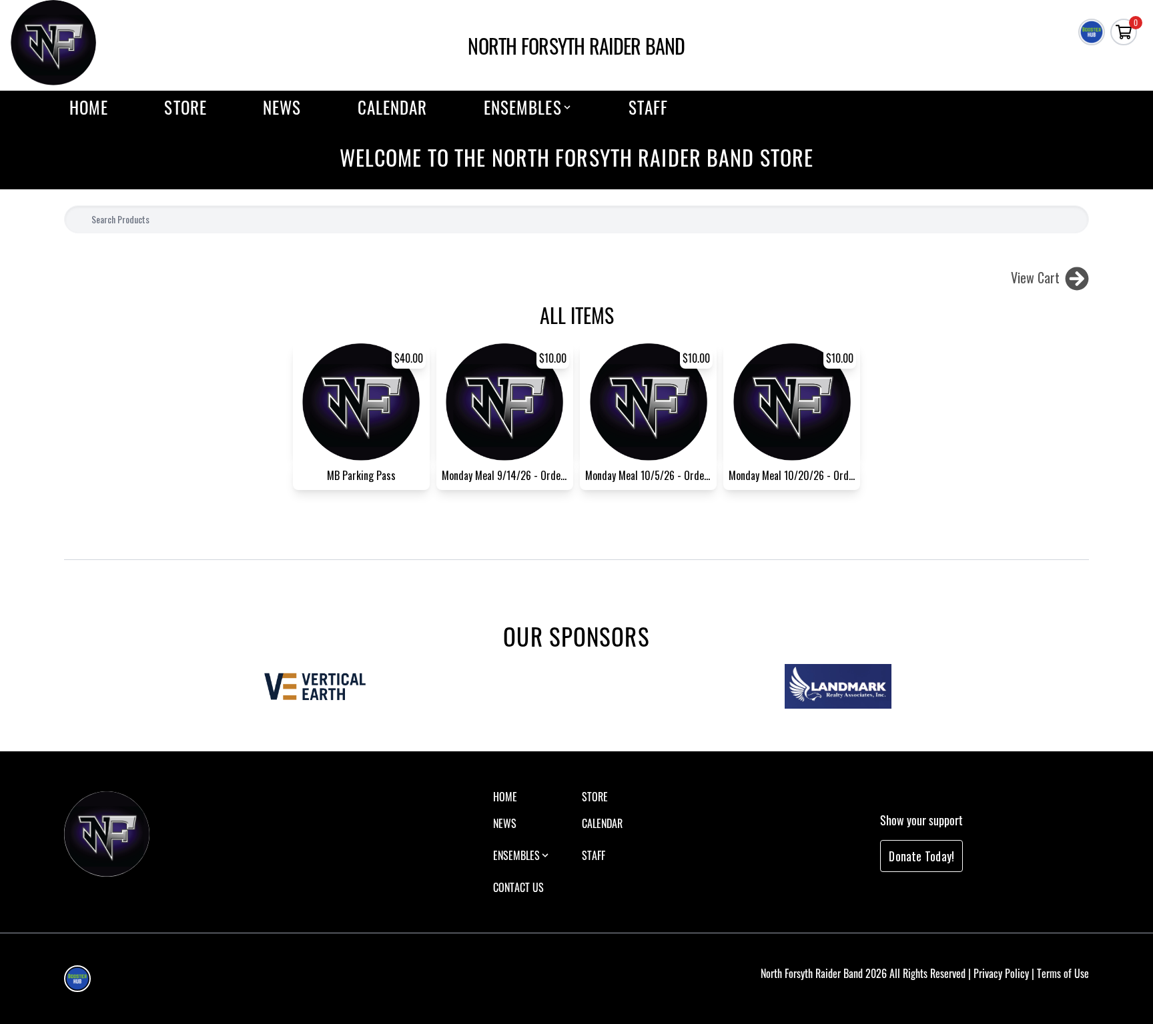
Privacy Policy (1001, 973)
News (282, 107)
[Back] (1077, 277)
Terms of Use (1063, 973)
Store (185, 107)
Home (88, 107)
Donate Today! (921, 856)
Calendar (393, 107)
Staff (649, 107)
